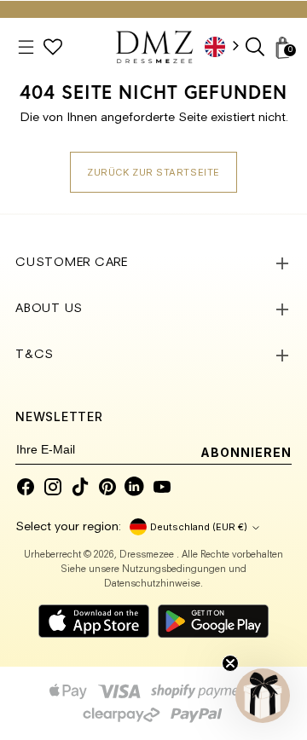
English (228, 46)
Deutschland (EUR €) (198, 527)
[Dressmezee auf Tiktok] (80, 487)
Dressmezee (148, 555)
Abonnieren (246, 452)
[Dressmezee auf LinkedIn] (135, 487)
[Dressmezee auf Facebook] (25, 487)
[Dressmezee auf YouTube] (162, 487)
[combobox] (228, 46)
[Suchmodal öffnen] (256, 47)
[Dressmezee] (154, 47)
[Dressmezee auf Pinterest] (107, 487)
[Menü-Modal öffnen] (26, 47)
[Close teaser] (230, 663)
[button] (262, 695)
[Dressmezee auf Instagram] (53, 487)
